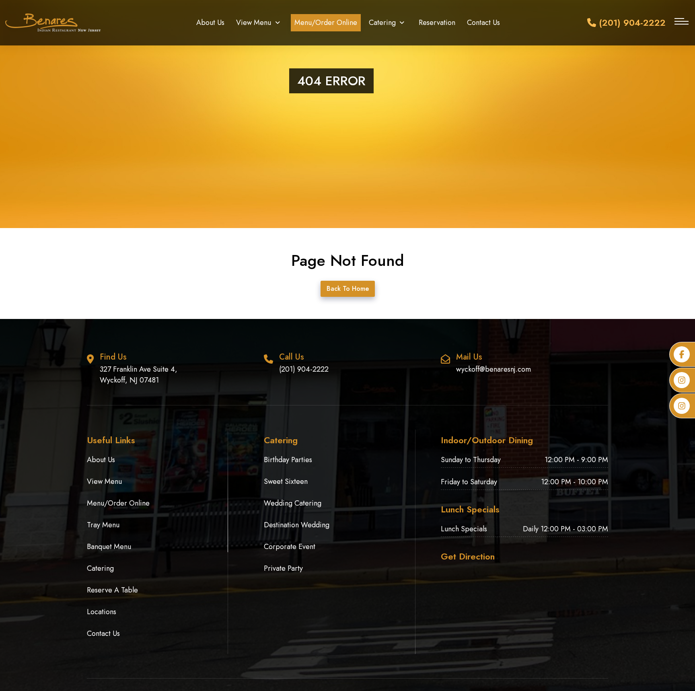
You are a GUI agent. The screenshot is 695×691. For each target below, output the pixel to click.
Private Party (283, 568)
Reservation (437, 22)
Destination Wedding (296, 525)
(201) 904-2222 (631, 22)
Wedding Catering (292, 503)
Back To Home (348, 288)
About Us (210, 22)
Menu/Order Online (325, 22)
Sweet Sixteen (286, 481)
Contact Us (483, 22)
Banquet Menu (109, 546)
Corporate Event (289, 546)
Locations (101, 612)
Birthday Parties (288, 459)
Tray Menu (103, 525)
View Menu (253, 22)
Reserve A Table (112, 590)
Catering (382, 22)
